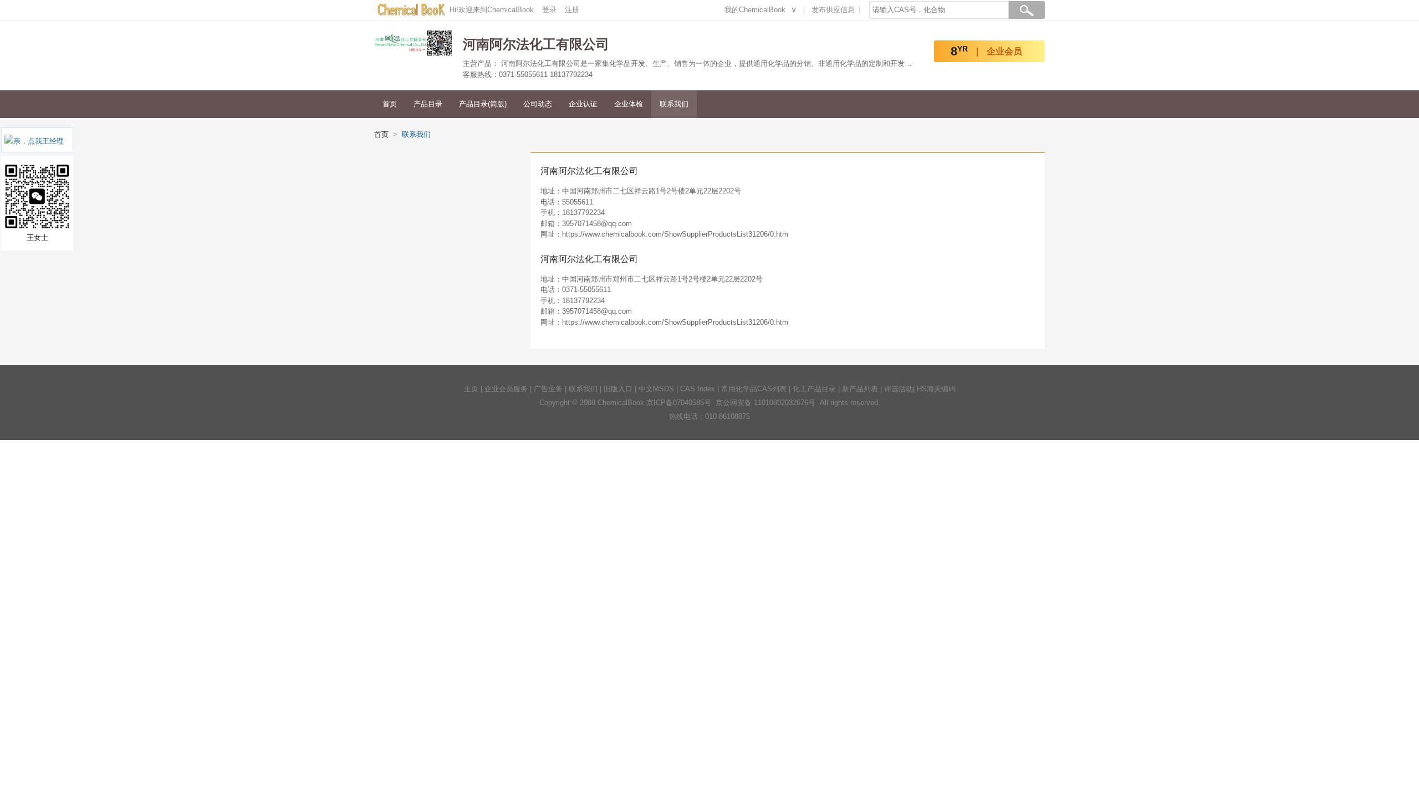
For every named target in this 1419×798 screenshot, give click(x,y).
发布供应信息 (833, 10)
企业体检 (628, 104)
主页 (471, 389)
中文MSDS (656, 389)
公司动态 (537, 104)
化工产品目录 (814, 389)
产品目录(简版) (483, 104)
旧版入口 (618, 389)
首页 (389, 104)
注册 (572, 10)
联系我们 (674, 104)
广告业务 (548, 389)
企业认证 (583, 104)
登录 (549, 10)
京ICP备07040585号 (678, 402)
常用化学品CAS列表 (754, 389)
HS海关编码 (936, 389)
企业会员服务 (506, 389)
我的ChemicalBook (754, 10)
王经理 (53, 141)
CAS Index (697, 389)
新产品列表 (860, 389)
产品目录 (428, 104)
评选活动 (898, 389)
